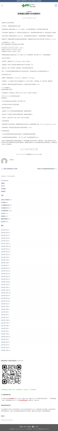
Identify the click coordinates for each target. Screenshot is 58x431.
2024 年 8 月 (4, 268)
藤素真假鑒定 (4, 219)
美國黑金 (3, 191)
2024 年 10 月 (4, 262)
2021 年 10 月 (4, 325)
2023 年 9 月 (4, 295)
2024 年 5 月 (4, 276)
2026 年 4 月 (4, 232)
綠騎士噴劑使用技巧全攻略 (10, 168)
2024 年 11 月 (4, 260)
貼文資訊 (3, 221)
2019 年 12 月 (4, 350)
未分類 (2, 213)
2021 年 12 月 (4, 320)
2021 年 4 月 (4, 331)
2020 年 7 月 (4, 344)
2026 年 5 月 (4, 230)
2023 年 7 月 (4, 301)
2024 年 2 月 (4, 284)
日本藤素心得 (4, 208)
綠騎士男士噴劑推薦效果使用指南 (46, 168)
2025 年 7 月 (4, 254)
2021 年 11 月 (4, 323)
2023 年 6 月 (4, 303)
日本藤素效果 (29, 11)
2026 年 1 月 (4, 240)
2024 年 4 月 (4, 279)
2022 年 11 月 (4, 306)
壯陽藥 (2, 183)
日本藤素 (3, 188)
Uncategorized (4, 180)
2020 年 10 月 (4, 336)
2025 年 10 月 (4, 246)
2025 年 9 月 (4, 249)
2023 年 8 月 (4, 298)
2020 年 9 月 (4, 339)
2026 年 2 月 (4, 238)
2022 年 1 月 (4, 317)
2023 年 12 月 (4, 287)
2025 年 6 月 (4, 257)
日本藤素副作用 (5, 205)
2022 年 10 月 (4, 309)
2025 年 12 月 (4, 243)
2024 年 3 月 (4, 282)
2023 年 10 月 (4, 292)
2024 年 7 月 (4, 271)
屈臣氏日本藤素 (5, 199)
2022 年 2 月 (4, 314)
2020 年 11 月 (4, 334)
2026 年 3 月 (4, 235)
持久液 (2, 186)
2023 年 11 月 (4, 290)
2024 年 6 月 (4, 273)
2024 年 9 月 (4, 265)
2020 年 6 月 (4, 347)
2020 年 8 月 (4, 342)
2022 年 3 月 (4, 312)
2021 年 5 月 (4, 328)
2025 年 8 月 (4, 251)
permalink (40, 154)
